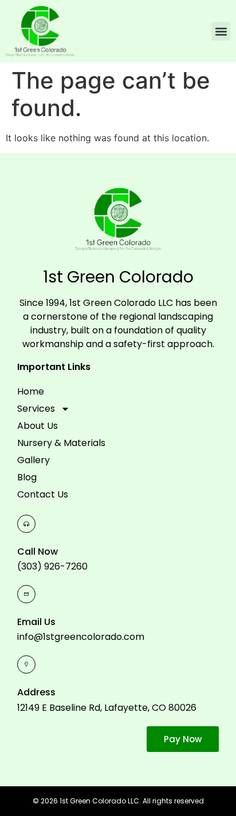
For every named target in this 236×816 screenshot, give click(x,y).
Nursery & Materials (61, 442)
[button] (220, 31)
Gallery (33, 460)
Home (30, 391)
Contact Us (42, 494)
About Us (37, 425)
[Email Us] (26, 594)
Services (36, 408)
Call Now (37, 551)
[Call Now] (26, 524)
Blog (27, 477)
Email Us (36, 621)
